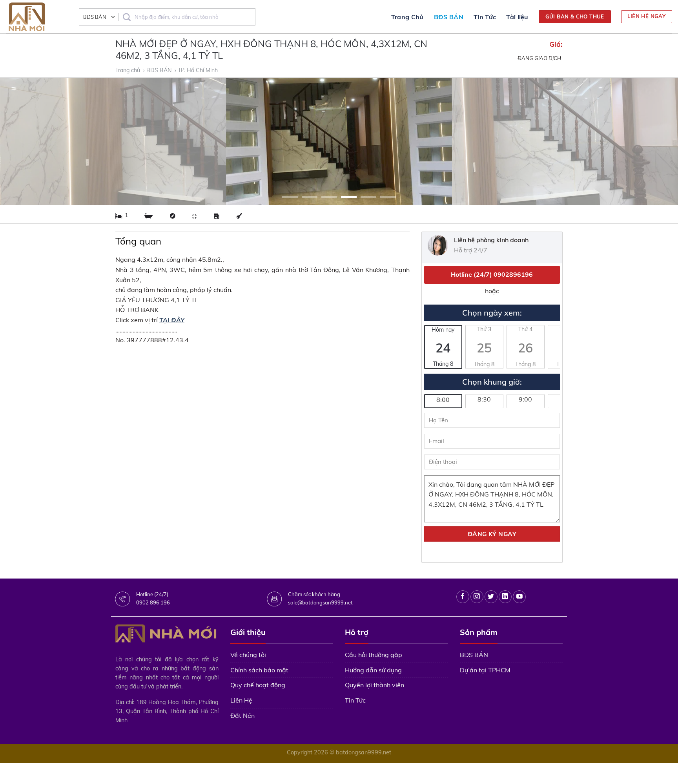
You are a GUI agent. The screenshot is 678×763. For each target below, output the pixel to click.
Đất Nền (242, 715)
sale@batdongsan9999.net (320, 602)
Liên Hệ (241, 700)
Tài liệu (517, 17)
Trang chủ (128, 70)
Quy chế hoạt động (257, 685)
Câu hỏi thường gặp (373, 655)
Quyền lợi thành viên (374, 685)
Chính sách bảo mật (259, 670)
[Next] (654, 141)
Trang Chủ (407, 17)
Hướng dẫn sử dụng (373, 670)
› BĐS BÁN (158, 70)
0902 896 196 (153, 602)
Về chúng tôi (248, 655)
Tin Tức (485, 17)
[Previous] (23, 141)
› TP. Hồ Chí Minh (197, 70)
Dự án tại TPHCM (485, 670)
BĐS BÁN (448, 17)
